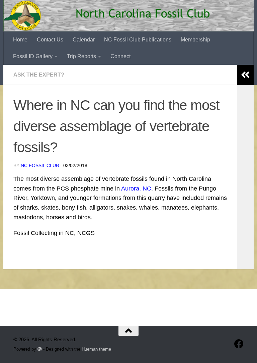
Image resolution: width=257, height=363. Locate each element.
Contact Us (50, 39)
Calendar (84, 39)
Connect (120, 56)
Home (20, 39)
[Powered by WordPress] (39, 349)
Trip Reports (81, 56)
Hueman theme (96, 349)
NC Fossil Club (40, 165)
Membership (195, 39)
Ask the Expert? (38, 75)
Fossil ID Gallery (33, 56)
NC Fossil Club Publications (137, 39)
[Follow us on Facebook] (239, 344)
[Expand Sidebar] (245, 75)
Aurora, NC (136, 188)
